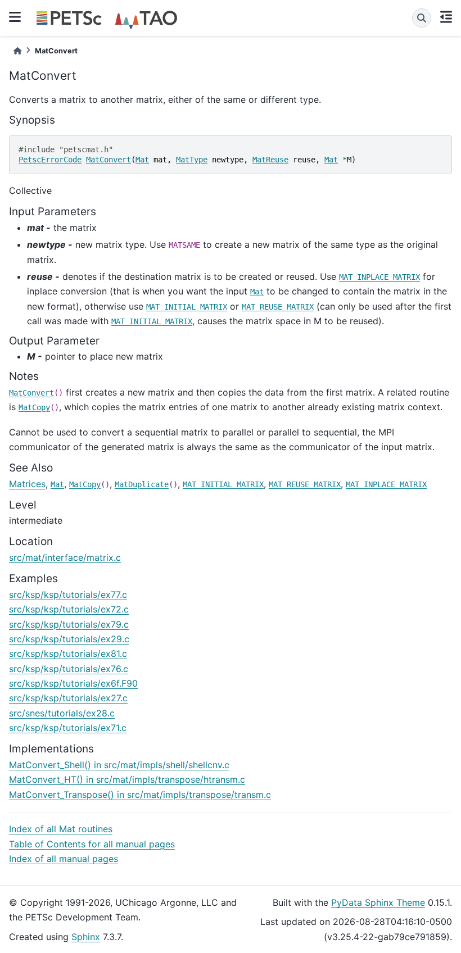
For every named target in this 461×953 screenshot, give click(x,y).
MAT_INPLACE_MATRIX (379, 277)
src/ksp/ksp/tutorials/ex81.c (68, 653)
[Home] (17, 51)
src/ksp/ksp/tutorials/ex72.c (69, 609)
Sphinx (85, 936)
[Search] (421, 18)
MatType (191, 159)
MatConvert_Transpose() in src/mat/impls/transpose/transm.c (140, 794)
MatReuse (270, 159)
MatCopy (34, 407)
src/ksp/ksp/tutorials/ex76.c (68, 668)
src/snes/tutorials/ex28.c (62, 713)
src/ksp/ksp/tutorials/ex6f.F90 (73, 683)
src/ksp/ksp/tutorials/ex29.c (69, 639)
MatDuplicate (142, 484)
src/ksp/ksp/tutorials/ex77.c (68, 594)
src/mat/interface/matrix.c (65, 557)
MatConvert (108, 159)
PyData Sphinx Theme (378, 902)
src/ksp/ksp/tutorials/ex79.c (69, 624)
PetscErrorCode (50, 159)
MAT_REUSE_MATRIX (278, 306)
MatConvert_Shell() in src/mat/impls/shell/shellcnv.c (119, 764)
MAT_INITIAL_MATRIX (186, 306)
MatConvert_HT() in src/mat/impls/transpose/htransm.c (127, 779)
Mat (142, 159)
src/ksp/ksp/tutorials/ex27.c (68, 698)
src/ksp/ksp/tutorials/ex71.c (67, 727)
